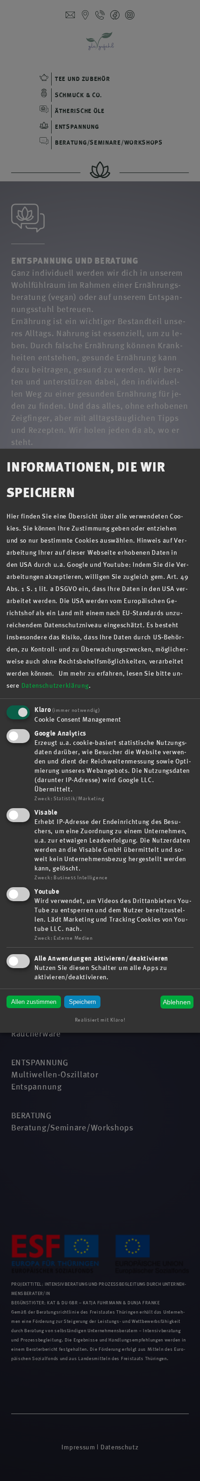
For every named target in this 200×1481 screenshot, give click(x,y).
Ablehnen (177, 1002)
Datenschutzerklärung (55, 686)
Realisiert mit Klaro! (100, 1020)
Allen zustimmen (33, 1001)
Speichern (82, 1001)
